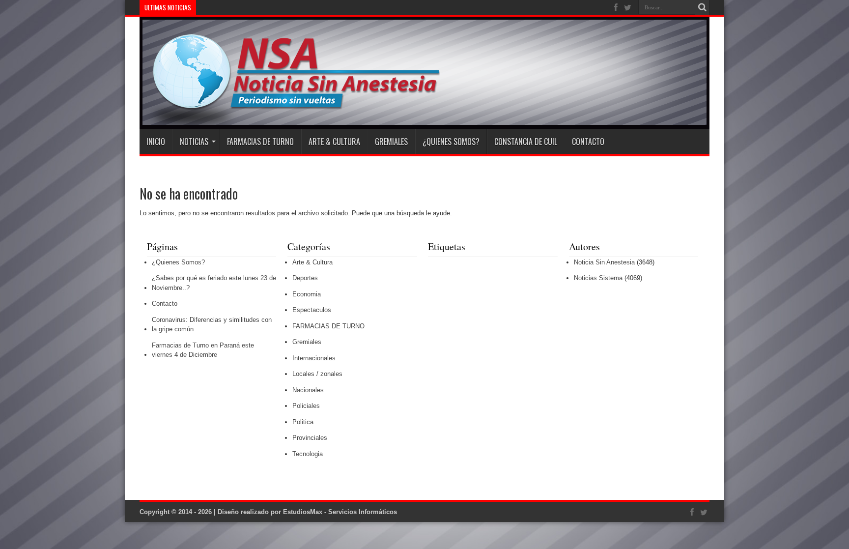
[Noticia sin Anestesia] (290, 104)
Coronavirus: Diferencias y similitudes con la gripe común (212, 324)
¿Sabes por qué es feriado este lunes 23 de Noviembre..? (214, 282)
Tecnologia (307, 454)
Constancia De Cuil (525, 141)
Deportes (305, 278)
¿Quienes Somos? (451, 141)
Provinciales (309, 437)
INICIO (155, 141)
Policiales (306, 405)
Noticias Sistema (598, 278)
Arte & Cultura (334, 141)
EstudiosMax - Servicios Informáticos (340, 512)
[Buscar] (702, 7)
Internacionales (314, 358)
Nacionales (308, 390)
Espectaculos (311, 310)
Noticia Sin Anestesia (604, 262)
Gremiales (391, 141)
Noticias (194, 141)
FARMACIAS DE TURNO (260, 141)
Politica (302, 422)
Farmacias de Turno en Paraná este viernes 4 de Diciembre (203, 350)
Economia (306, 294)
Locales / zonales (317, 373)
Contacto (588, 141)
